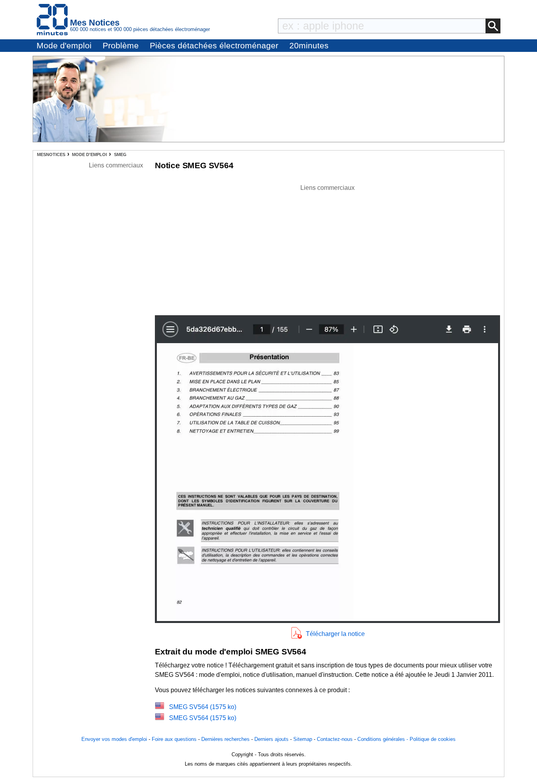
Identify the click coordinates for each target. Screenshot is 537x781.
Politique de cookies (433, 739)
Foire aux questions (174, 739)
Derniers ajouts (271, 739)
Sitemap (302, 739)
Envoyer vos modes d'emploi (114, 739)
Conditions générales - (383, 739)
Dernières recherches (225, 739)
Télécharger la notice (335, 633)
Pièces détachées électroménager (214, 45)
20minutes (309, 45)
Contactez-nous (335, 739)
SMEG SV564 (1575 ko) (202, 707)
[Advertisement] (327, 248)
